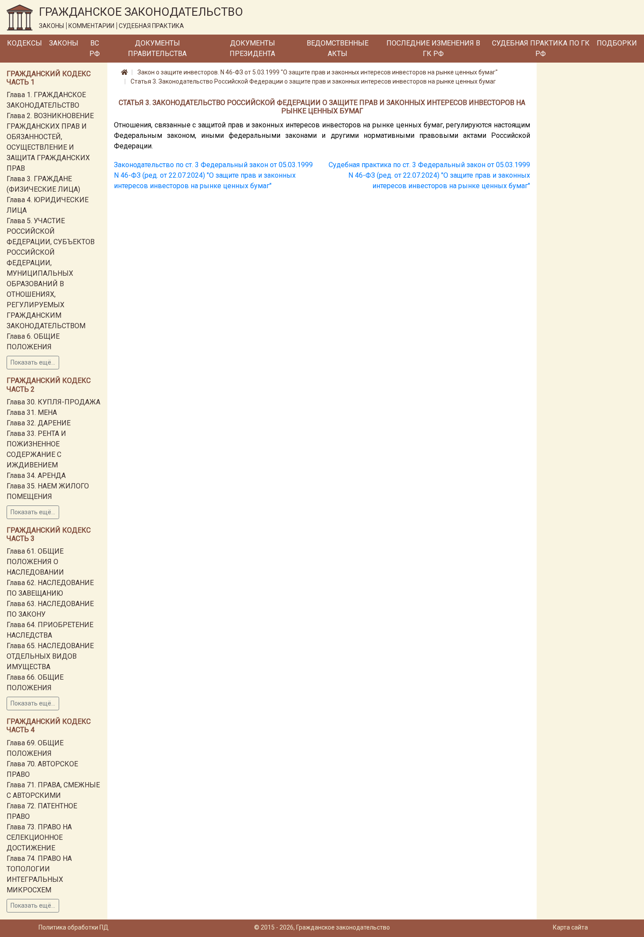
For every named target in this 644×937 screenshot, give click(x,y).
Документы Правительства (157, 48)
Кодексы (24, 43)
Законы (63, 43)
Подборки (617, 43)
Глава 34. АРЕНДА (36, 475)
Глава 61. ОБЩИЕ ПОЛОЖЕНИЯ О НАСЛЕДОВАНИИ (35, 561)
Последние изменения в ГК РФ (433, 48)
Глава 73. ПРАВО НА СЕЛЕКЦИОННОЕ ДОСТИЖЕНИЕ (39, 837)
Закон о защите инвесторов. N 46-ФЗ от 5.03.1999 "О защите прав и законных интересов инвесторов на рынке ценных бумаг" (318, 72)
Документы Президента (252, 48)
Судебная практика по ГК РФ (541, 48)
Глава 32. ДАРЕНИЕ (39, 423)
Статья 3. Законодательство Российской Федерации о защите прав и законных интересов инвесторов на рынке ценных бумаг (313, 81)
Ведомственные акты (337, 48)
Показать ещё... (33, 362)
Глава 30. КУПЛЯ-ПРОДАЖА (53, 402)
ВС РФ (94, 48)
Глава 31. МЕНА (32, 412)
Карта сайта (570, 927)
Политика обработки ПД (74, 927)
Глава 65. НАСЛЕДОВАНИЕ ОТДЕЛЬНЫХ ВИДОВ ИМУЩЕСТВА (50, 656)
